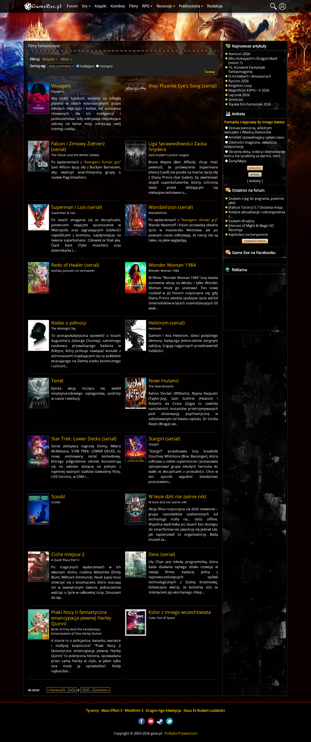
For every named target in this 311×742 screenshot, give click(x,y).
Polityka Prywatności (181, 733)
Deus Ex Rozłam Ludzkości (204, 710)
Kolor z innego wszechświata (180, 612)
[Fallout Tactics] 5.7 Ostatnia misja (255, 207)
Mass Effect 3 (111, 710)
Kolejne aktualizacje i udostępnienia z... (256, 214)
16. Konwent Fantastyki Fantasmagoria (246, 69)
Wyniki (255, 174)
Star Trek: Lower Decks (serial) (84, 438)
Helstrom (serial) (167, 323)
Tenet (57, 380)
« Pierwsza (55, 690)
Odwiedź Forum (255, 241)
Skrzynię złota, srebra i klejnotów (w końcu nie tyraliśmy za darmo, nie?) (254, 154)
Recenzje (164, 6)
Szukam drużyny (241, 221)
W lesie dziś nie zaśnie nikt (177, 496)
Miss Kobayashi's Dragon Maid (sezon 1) (252, 60)
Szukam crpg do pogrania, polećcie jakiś (256, 200)
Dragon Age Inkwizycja (163, 710)
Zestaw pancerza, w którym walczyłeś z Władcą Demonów (248, 130)
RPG (145, 6)
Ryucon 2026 (238, 81)
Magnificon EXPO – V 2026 (248, 90)
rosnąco (106, 66)
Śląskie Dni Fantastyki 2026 (249, 104)
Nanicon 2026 (239, 53)
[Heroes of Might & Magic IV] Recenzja (251, 227)
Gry (85, 6)
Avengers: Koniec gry (102, 162)
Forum (72, 6)
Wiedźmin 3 (134, 710)
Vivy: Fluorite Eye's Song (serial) (183, 86)
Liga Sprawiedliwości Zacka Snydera (178, 146)
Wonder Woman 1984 (172, 265)
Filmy (133, 6)
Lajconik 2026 (239, 95)
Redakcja (215, 6)
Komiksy (118, 6)
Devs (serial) (162, 554)
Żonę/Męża (237, 161)
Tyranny (92, 710)
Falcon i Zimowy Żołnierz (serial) (78, 146)
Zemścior (235, 99)
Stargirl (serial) (164, 438)
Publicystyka (189, 6)
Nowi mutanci (164, 380)
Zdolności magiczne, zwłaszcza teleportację (250, 144)
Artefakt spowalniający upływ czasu (256, 137)
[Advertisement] (155, 25)
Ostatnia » (102, 690)
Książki (100, 6)
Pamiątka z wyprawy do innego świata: (254, 122)
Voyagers (61, 86)
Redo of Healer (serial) (75, 265)
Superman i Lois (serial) (76, 207)
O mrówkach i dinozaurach (249, 76)
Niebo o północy (68, 323)
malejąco (87, 66)
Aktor (65, 59)
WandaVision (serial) (171, 207)
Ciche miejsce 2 (68, 554)
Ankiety (255, 181)
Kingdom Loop (240, 85)
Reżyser (49, 59)
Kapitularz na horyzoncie (248, 234)
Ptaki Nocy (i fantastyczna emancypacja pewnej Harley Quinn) (81, 618)
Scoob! (58, 496)
